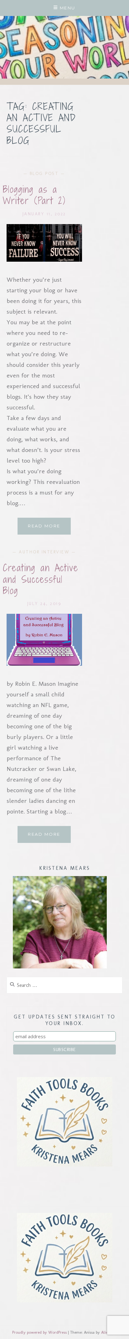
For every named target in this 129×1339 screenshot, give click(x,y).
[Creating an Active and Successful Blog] (44, 663)
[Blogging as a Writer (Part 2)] (44, 259)
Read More (49, 529)
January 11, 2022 (44, 214)
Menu (67, 7)
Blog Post (44, 173)
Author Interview (44, 552)
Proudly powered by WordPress (39, 1332)
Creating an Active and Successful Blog (40, 579)
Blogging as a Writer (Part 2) (34, 195)
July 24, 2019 (44, 603)
